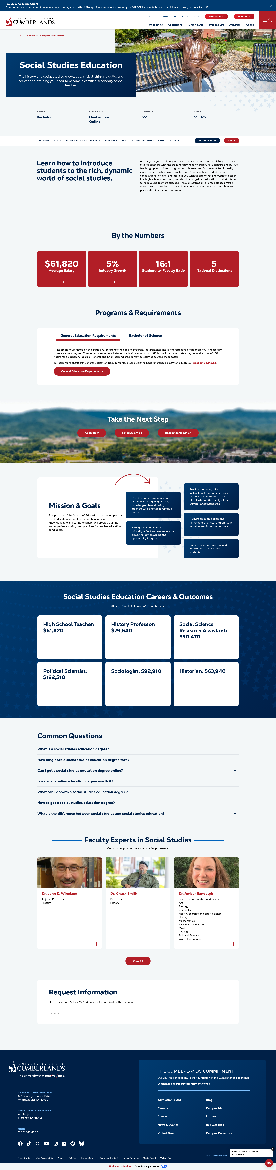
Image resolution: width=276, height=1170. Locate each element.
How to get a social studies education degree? (76, 802)
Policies (72, 1158)
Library (211, 1116)
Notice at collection (120, 1166)
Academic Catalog (204, 362)
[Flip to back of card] (95, 652)
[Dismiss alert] (271, 5)
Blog (185, 16)
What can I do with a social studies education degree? (82, 792)
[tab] (88, 336)
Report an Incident (109, 1158)
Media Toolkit (149, 1158)
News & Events (168, 1125)
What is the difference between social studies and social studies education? (100, 813)
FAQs (161, 140)
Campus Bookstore (219, 1133)
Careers (163, 1108)
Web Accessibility (44, 1158)
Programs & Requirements (82, 140)
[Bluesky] (81, 1144)
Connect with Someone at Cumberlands (245, 1153)
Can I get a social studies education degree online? (80, 770)
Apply (232, 140)
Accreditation (24, 1158)
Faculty (174, 140)
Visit (152, 16)
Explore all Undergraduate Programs (45, 35)
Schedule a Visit (132, 432)
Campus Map (215, 1108)
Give (196, 16)
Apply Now (244, 16)
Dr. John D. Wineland (59, 893)
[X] (37, 1144)
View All (138, 961)
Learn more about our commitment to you (184, 1083)
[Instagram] (56, 1144)
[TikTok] (29, 1144)
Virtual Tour (168, 16)
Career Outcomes (142, 140)
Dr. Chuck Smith (123, 893)
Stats (57, 140)
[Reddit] (72, 1144)
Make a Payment (130, 1158)
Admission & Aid (169, 1100)
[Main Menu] (267, 20)
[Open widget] (269, 1163)
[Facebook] (20, 1144)
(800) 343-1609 (28, 1132)
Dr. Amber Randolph (196, 893)
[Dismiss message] (273, 1149)
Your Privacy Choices (147, 1166)
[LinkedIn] (64, 1144)
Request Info (216, 16)
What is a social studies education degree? (73, 749)
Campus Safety (87, 1158)
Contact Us (165, 1116)
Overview (43, 140)
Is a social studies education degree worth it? (75, 781)
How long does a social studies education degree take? (83, 760)
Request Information (178, 432)
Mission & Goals (115, 140)
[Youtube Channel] (46, 1144)
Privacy (61, 1158)
